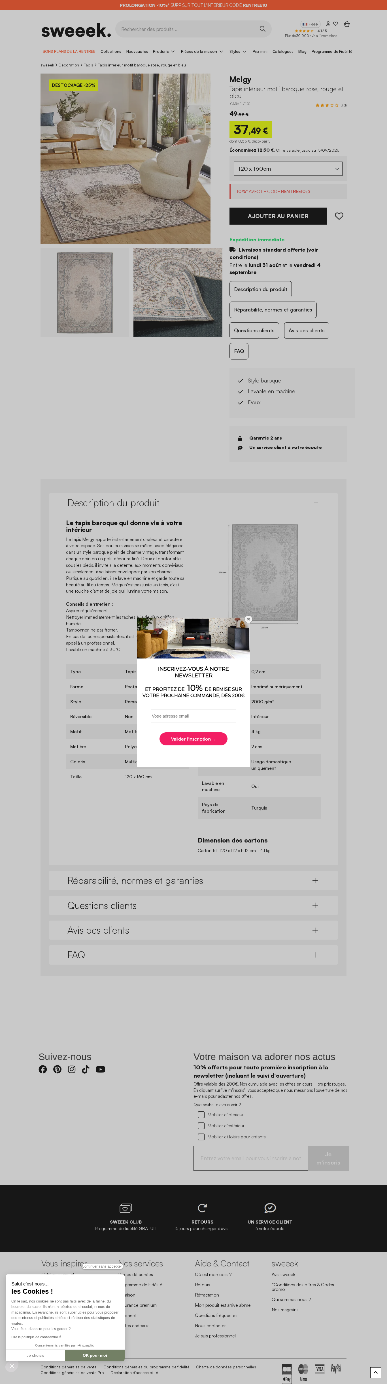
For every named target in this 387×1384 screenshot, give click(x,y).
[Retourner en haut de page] (375, 1372)
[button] (12, 1366)
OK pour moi (95, 1355)
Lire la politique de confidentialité (36, 1337)
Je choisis (35, 1355)
